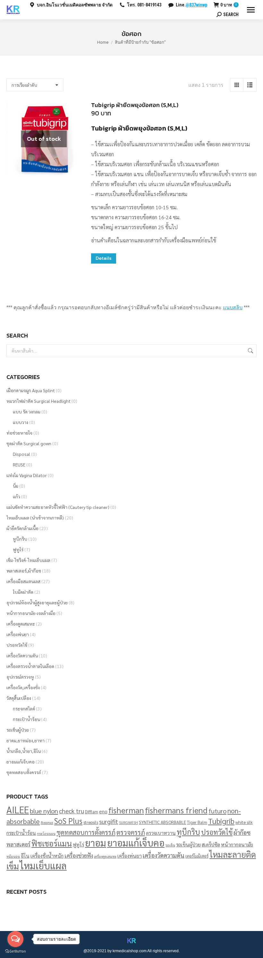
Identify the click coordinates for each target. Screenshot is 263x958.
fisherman (126, 810)
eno (103, 811)
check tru (71, 811)
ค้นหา (250, 350)
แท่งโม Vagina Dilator (26, 475)
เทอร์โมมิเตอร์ (196, 856)
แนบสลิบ (232, 307)
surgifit (108, 821)
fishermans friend (176, 810)
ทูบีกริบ (20, 539)
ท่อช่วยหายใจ (19, 433)
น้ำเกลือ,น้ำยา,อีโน (23, 751)
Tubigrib (221, 821)
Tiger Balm (197, 822)
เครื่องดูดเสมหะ (20, 624)
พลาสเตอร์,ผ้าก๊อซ (23, 571)
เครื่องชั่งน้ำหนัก (47, 855)
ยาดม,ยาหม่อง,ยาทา (25, 740)
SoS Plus (68, 821)
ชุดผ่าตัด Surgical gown (28, 443)
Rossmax (47, 822)
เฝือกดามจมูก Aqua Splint (30, 390)
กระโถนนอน (46, 833)
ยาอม (95, 842)
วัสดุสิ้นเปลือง (18, 698)
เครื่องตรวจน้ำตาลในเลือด (30, 666)
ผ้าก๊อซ (241, 832)
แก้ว (16, 496)
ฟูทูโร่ (18, 549)
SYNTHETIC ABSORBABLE (162, 822)
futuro (217, 810)
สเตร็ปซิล (211, 844)
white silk (244, 822)
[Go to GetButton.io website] (15, 951)
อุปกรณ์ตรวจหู (20, 677)
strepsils (90, 822)
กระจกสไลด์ (24, 708)
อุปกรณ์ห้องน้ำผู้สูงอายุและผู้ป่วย (37, 602)
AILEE (17, 810)
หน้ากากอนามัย (237, 844)
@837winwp (196, 4)
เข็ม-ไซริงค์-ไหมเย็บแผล (28, 560)
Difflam (91, 811)
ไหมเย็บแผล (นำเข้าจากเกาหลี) (35, 517)
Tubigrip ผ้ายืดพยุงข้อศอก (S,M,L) (134, 105)
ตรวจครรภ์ (130, 832)
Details (104, 258)
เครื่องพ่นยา (17, 634)
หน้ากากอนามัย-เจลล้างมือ (30, 613)
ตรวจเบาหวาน (161, 832)
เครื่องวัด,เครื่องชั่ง (23, 687)
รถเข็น (170, 845)
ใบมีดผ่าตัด (23, 592)
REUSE (19, 464)
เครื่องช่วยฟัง (78, 855)
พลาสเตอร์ (18, 844)
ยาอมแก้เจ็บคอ (20, 761)
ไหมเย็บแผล (43, 865)
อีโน (25, 855)
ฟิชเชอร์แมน (51, 843)
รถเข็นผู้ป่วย (17, 730)
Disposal (21, 454)
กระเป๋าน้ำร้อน (26, 719)
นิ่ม (15, 486)
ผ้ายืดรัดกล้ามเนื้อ (22, 528)
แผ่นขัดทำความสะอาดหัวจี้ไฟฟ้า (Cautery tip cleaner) (57, 507)
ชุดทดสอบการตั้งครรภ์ (85, 832)
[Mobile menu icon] (251, 9)
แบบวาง (20, 422)
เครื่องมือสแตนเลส (23, 581)
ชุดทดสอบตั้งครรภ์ (23, 772)
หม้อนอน (13, 856)
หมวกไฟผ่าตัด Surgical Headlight (38, 401)
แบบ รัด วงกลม (26, 411)
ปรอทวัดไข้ (16, 645)
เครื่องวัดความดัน (22, 655)
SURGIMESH (128, 822)
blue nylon (44, 810)
